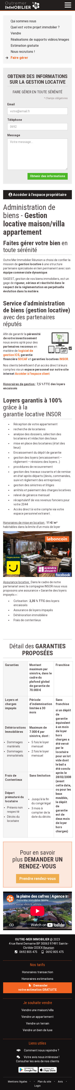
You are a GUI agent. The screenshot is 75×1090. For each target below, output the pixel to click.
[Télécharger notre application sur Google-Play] (28, 1070)
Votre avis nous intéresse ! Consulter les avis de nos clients (37, 1059)
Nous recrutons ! (23, 52)
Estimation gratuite (25, 46)
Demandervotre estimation (37, 987)
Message (13, 135)
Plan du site (44, 1081)
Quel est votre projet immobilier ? (35, 27)
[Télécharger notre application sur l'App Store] (48, 1070)
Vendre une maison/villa (37, 1010)
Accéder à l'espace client (32, 373)
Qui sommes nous (23, 21)
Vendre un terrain (37, 1023)
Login (37, 1085)
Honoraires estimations (37, 978)
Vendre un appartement (37, 1016)
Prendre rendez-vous (37, 878)
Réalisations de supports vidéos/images (40, 40)
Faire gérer (19, 58)
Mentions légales (17, 1081)
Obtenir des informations (47, 176)
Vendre (16, 33)
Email (11, 104)
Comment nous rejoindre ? (41, 1050)
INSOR (63, 359)
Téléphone (14, 119)
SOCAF (23, 359)
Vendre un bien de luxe (37, 1030)
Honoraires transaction (37, 972)
